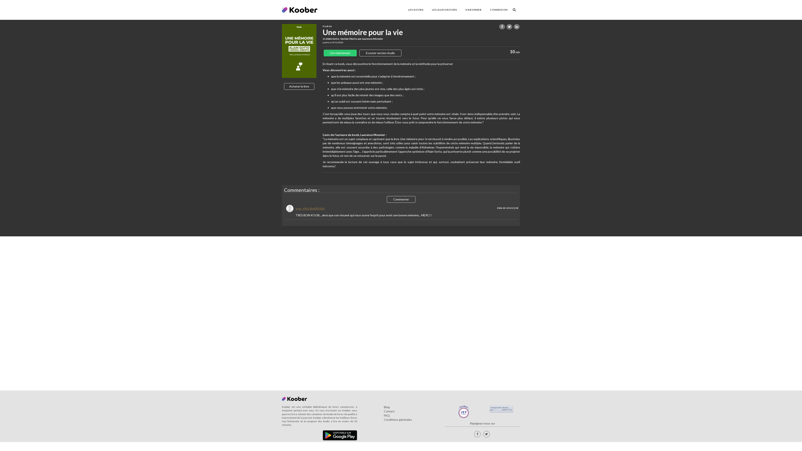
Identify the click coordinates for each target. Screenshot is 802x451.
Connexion (499, 9)
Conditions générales (398, 419)
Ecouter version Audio (380, 53)
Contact (389, 411)
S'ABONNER (473, 9)
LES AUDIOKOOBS (444, 9)
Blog (387, 407)
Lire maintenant (340, 53)
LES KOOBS (416, 9)
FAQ (387, 415)
